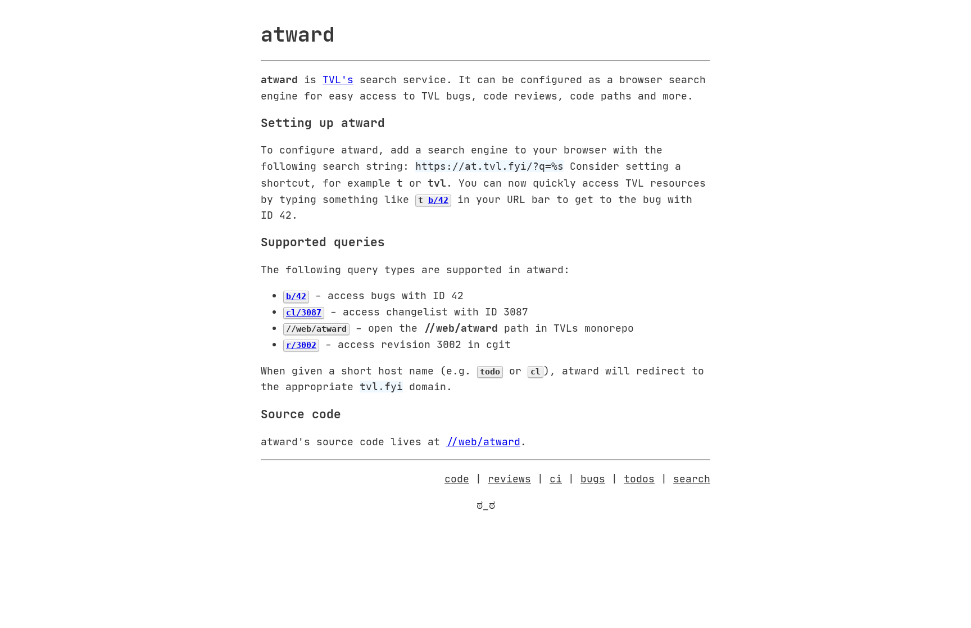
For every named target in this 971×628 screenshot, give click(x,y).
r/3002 (301, 345)
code (456, 478)
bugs (592, 478)
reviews (509, 478)
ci (556, 478)
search (691, 478)
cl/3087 (303, 313)
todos (639, 478)
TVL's (338, 79)
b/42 (438, 200)
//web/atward (483, 441)
